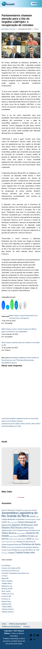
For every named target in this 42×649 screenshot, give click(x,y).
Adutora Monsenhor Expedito (12, 510)
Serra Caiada (21, 550)
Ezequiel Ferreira (23, 530)
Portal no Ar (6, 599)
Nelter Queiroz (12, 363)
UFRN (32, 553)
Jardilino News (7, 583)
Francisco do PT (11, 360)
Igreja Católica (14, 536)
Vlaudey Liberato (8, 612)
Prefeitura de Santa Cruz (10, 571)
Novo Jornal (6, 591)
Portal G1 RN (6, 596)
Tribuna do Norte (8, 609)
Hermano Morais (23, 360)
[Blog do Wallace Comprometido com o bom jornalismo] (8, 3)
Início (4, 624)
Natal (28, 539)
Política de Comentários (11, 626)
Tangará (11, 553)
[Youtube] (37, 636)
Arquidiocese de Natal (30, 510)
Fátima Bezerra (9, 533)
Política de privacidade (17, 624)
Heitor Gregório (7, 581)
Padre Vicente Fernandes (9, 542)
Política (36, 29)
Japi (10, 539)
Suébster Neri (6, 604)
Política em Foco (8, 594)
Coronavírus (20, 519)
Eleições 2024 (21, 528)
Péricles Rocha (11, 547)
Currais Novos (13, 522)
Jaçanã (14, 539)
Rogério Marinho (33, 547)
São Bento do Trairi (32, 550)
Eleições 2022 (8, 527)
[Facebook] (31, 636)
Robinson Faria (22, 547)
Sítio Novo (5, 553)
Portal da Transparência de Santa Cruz (15, 573)
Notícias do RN (7, 589)
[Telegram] (34, 640)
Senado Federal (7, 550)
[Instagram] (34, 636)
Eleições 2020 (32, 525)
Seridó (14, 550)
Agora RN (5, 578)
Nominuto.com (7, 586)
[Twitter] (31, 640)
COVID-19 (5, 522)
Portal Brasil (6, 565)
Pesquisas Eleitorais (14, 545)
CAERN (32, 516)
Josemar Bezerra (21, 539)
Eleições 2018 (18, 525)
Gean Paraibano (21, 533)
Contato (26, 626)
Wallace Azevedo (10, 29)
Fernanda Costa (34, 530)
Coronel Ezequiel (30, 519)
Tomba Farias (22, 552)
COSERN (37, 519)
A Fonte (4, 576)
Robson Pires (6, 601)
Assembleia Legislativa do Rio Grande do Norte (20, 514)
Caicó (37, 516)
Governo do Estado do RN (11, 568)
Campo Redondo (8, 519)
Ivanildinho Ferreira (26, 536)
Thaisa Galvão (7, 607)
